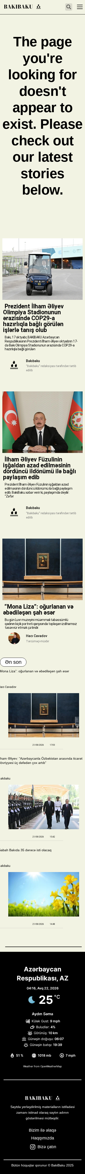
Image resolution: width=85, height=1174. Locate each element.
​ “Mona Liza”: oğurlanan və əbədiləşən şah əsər (38, 609)
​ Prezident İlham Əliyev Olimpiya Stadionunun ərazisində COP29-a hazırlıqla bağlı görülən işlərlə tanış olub (33, 318)
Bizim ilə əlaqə (42, 1130)
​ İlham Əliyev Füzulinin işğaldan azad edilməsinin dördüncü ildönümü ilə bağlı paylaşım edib (39, 468)
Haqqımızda (42, 1138)
